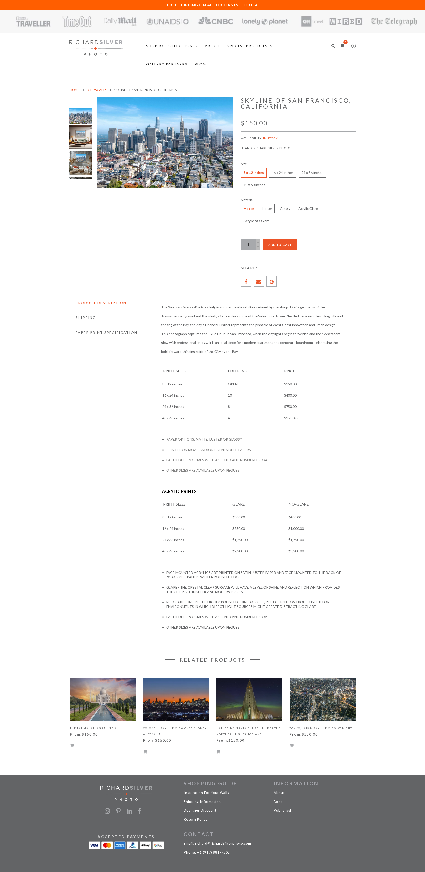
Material (247, 200)
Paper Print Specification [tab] (106, 332)
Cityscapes (97, 90)
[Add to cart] (72, 745)
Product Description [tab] (101, 303)
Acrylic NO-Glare (256, 221)
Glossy (285, 208)
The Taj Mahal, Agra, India (93, 728)
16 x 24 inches (283, 172)
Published (282, 810)
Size (244, 164)
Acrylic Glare (308, 208)
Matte (248, 208)
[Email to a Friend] (259, 281)
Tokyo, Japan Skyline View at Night (321, 728)
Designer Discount (200, 810)
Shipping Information (202, 801)
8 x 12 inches (253, 172)
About (279, 793)
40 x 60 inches (254, 185)
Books (279, 801)
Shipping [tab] (86, 317)
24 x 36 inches (312, 172)
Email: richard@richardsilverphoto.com (217, 843)
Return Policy (196, 819)
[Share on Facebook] (246, 281)
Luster (267, 208)
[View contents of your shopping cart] (342, 45)
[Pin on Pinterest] (271, 281)
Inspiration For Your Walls (206, 793)
